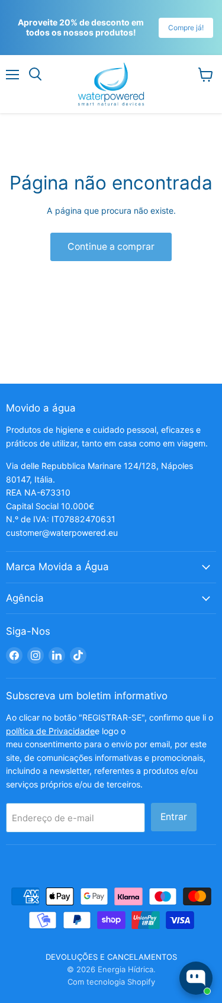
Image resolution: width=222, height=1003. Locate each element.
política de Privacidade (50, 731)
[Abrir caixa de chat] (196, 978)
